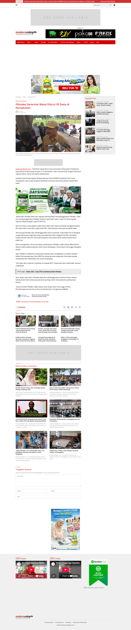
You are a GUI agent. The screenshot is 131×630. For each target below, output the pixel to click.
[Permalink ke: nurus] (17, 112)
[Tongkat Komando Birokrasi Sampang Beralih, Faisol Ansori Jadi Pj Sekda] (90, 122)
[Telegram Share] (75, 307)
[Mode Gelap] (114, 5)
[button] (110, 5)
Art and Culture (53, 42)
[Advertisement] (73, 58)
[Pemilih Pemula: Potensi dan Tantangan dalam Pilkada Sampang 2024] (31, 377)
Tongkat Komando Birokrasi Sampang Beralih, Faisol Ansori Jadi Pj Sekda (104, 122)
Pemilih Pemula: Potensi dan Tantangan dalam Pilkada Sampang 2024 (30, 388)
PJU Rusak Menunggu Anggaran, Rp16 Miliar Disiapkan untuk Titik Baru (104, 130)
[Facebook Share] (64, 307)
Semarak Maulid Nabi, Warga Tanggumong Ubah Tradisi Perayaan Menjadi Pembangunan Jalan (70, 330)
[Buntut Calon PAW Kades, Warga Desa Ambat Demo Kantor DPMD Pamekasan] (65, 377)
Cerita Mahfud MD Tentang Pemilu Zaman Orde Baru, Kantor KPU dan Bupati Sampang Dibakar (31, 420)
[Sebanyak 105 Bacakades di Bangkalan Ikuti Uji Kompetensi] (65, 408)
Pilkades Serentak (41, 302)
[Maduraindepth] (26, 33)
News (29, 42)
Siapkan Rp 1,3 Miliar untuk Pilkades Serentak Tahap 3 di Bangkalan (64, 451)
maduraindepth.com (23, 169)
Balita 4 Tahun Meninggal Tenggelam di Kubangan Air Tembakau (70, 339)
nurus (21, 111)
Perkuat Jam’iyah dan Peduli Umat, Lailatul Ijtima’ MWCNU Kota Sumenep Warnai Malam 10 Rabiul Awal (47, 330)
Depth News (20, 42)
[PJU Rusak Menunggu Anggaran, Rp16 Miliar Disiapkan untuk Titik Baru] (90, 131)
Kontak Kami (59, 622)
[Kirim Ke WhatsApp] (79, 307)
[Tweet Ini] (68, 307)
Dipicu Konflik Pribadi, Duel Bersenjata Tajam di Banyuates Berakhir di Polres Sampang (104, 139)
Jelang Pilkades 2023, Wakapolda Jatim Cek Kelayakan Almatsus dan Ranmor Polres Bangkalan (30, 452)
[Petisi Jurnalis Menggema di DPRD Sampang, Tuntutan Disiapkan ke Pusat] (90, 113)
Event (92, 42)
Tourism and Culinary (67, 42)
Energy (43, 42)
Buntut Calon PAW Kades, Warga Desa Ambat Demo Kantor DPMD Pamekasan (64, 388)
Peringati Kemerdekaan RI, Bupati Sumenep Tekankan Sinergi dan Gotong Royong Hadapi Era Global (47, 339)
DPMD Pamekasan (22, 302)
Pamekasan (23, 101)
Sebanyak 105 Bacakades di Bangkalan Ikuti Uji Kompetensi (65, 420)
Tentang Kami (48, 622)
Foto (97, 42)
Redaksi (68, 622)
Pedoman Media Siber (80, 622)
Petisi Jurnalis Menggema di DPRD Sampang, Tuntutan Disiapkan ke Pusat (104, 113)
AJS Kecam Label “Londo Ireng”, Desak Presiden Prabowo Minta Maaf (104, 104)
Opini (78, 42)
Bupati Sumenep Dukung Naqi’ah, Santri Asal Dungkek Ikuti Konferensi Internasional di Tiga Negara (104, 148)
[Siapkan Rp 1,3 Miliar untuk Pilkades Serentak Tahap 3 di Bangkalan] (65, 440)
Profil (85, 42)
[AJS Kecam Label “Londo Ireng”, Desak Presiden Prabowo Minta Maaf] (90, 104)
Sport (36, 42)
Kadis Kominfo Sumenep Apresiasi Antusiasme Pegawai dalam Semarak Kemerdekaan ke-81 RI (25, 339)
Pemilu (32, 302)
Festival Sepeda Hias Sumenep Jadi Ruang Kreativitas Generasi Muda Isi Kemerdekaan (25, 330)
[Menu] (17, 5)
